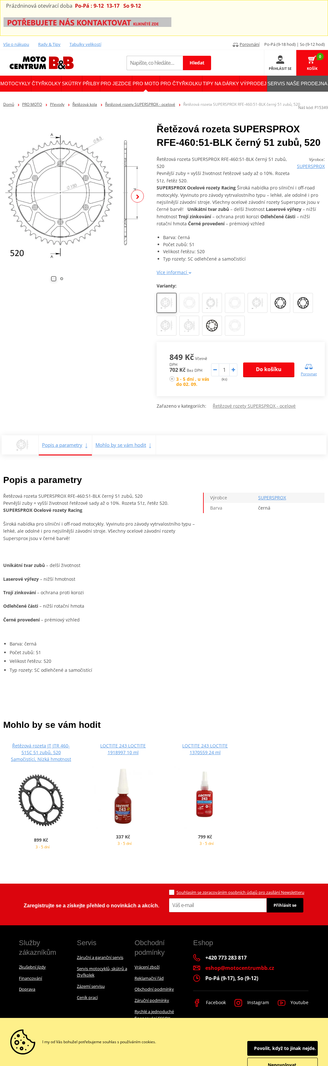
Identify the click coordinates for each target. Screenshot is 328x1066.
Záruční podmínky (152, 1000)
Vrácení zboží (147, 967)
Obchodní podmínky (154, 989)
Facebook (215, 1002)
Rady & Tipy (49, 44)
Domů (8, 104)
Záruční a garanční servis (100, 957)
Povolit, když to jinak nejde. (285, 1048)
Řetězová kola (84, 104)
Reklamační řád (149, 978)
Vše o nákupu (16, 44)
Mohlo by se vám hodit (120, 445)
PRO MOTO (32, 104)
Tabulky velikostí (85, 44)
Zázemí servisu (91, 986)
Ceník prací (87, 997)
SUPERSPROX (311, 166)
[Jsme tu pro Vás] (87, 22)
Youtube (298, 1002)
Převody (57, 104)
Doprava (27, 989)
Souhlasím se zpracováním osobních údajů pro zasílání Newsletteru (240, 892)
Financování (30, 978)
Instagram (257, 1002)
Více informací (172, 272)
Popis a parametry (62, 445)
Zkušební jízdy (32, 967)
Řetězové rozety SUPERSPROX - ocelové (140, 104)
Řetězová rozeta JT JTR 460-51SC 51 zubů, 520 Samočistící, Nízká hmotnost (41, 752)
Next (137, 196)
